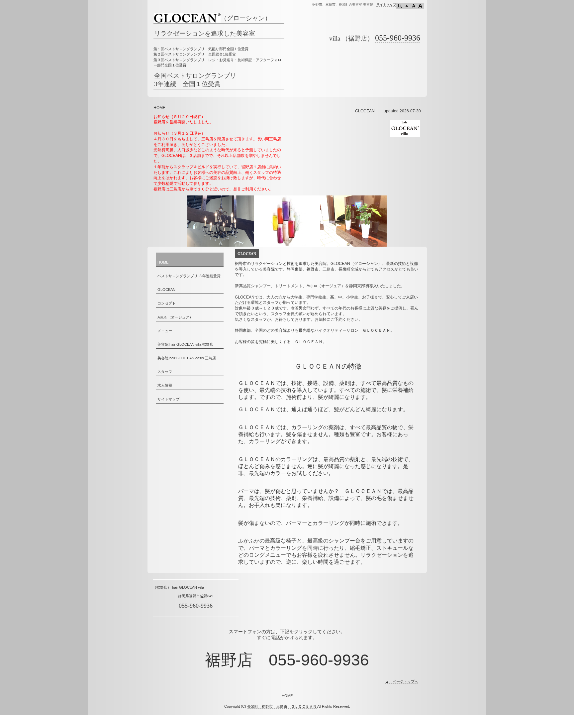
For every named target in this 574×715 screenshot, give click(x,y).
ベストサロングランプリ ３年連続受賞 (189, 276)
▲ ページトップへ (401, 681)
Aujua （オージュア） (175, 317)
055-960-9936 (397, 38)
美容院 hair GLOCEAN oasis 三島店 (186, 358)
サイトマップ (386, 4)
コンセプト (166, 303)
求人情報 (164, 385)
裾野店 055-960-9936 (287, 660)
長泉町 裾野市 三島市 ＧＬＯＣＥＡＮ (282, 706)
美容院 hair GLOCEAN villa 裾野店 (185, 344)
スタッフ (164, 372)
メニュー (164, 331)
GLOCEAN (166, 290)
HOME (162, 262)
